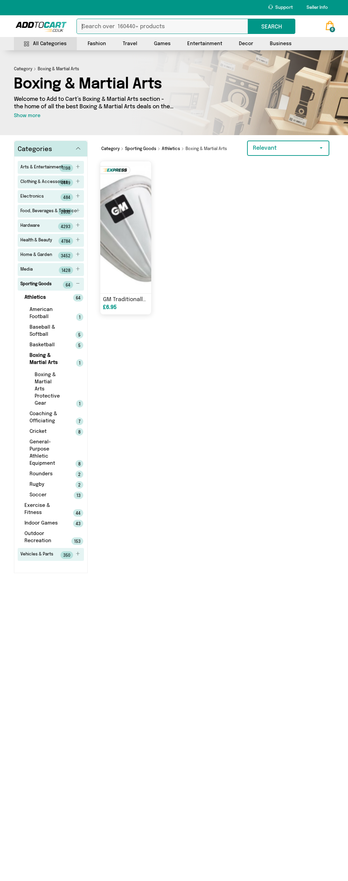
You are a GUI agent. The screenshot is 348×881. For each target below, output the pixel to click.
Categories (35, 149)
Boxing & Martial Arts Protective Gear (48, 389)
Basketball (46, 345)
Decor (246, 43)
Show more (27, 115)
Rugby (46, 485)
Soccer (46, 495)
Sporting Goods (45, 285)
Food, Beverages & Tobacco (48, 212)
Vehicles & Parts (45, 555)
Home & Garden (45, 255)
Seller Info (317, 7)
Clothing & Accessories (45, 182)
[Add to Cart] (41, 27)
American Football (46, 313)
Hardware (45, 226)
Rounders (46, 474)
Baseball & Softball (46, 331)
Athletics (43, 297)
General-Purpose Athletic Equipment (46, 453)
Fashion (97, 43)
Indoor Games (43, 523)
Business (281, 43)
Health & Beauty (45, 241)
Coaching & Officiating (46, 417)
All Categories (50, 43)
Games (162, 43)
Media (45, 270)
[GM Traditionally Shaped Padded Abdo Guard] (125, 227)
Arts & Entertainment (45, 168)
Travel (130, 43)
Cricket (46, 432)
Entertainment (204, 43)
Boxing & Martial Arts (46, 359)
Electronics (45, 197)
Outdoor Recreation (43, 537)
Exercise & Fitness (43, 509)
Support (283, 7)
